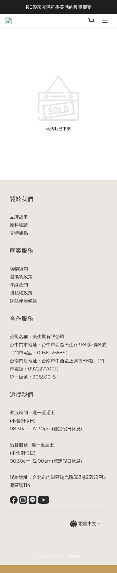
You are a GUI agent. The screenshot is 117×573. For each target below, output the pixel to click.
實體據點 (19, 233)
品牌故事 (19, 217)
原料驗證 (19, 225)
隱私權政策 (21, 293)
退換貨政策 (21, 277)
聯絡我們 (19, 285)
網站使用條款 (23, 301)
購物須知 (19, 268)
